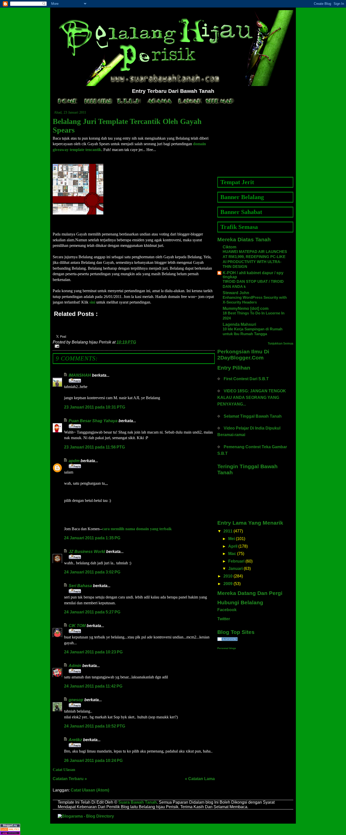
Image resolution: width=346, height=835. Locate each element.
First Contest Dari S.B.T (246, 379)
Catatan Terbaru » (70, 779)
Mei (231, 539)
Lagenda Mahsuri (239, 324)
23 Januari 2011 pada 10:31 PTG (94, 407)
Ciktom (229, 247)
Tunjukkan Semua (280, 343)
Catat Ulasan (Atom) (90, 790)
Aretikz (75, 740)
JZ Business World (87, 551)
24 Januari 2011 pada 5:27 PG (92, 612)
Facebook (227, 610)
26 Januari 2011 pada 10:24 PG (93, 760)
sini (92, 302)
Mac (232, 553)
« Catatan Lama (200, 779)
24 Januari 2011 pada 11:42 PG (93, 686)
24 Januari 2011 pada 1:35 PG (92, 538)
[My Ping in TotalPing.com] (173, 833)
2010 (228, 576)
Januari (235, 568)
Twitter (223, 619)
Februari (236, 561)
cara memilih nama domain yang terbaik (137, 529)
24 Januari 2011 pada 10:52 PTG (94, 726)
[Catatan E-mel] (134, 346)
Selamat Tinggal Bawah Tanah (253, 416)
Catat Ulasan (64, 769)
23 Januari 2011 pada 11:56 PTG (94, 447)
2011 (228, 531)
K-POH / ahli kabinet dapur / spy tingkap (253, 275)
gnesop (76, 700)
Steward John (236, 293)
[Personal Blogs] (255, 639)
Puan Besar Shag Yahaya (93, 421)
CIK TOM (77, 626)
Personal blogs (226, 648)
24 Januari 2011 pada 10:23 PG (93, 652)
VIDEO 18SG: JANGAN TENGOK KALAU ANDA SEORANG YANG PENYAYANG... (251, 397)
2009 (228, 584)
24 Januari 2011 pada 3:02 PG (92, 572)
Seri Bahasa (80, 586)
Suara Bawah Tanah (137, 802)
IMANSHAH (80, 375)
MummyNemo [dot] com (245, 308)
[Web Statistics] (173, 829)
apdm (74, 461)
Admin (75, 665)
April (232, 546)
